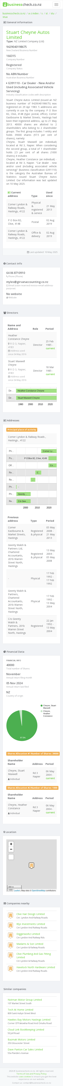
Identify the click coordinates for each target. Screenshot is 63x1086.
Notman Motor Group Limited (25, 999)
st (47, 13)
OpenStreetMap (38, 890)
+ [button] (11, 844)
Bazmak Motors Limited (21, 1039)
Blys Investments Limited (30, 924)
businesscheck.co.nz (14, 13)
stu (52, 13)
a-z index (33, 13)
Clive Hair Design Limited (30, 914)
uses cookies (25, 1076)
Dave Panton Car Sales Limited (25, 1049)
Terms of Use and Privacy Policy (31, 1073)
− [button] (11, 849)
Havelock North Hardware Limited (35, 967)
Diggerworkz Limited (28, 934)
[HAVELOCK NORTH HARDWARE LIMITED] (31, 865)
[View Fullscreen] (11, 857)
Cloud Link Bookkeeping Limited (26, 1029)
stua (5, 17)
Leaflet (17, 890)
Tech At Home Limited (20, 1009)
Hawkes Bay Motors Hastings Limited (29, 1019)
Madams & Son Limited (29, 943)
